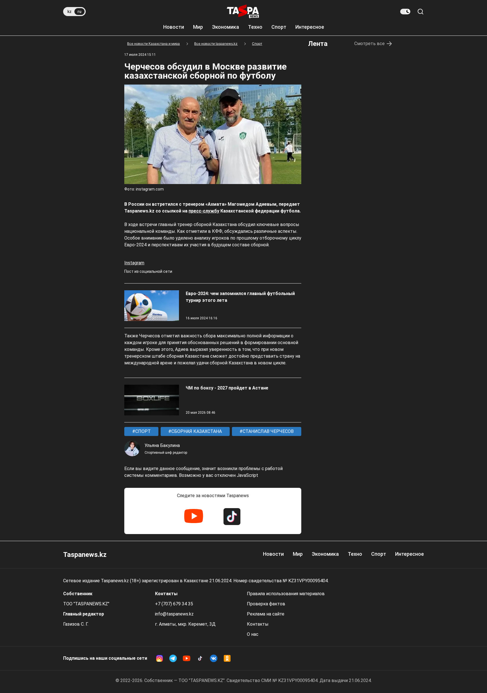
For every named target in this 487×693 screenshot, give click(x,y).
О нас (252, 634)
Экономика (225, 27)
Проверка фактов (266, 603)
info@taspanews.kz (174, 614)
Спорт (278, 27)
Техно (255, 27)
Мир (198, 27)
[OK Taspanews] (227, 658)
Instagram (134, 262)
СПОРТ (142, 431)
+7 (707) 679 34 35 (174, 603)
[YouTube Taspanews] (194, 517)
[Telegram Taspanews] (173, 658)
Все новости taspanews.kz (216, 43)
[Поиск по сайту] (420, 11)
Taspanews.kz (85, 555)
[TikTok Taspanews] (232, 517)
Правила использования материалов (286, 593)
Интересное (309, 27)
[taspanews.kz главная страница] (243, 12)
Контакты (258, 624)
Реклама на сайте (265, 614)
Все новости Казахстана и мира (153, 43)
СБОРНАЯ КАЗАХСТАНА (196, 431)
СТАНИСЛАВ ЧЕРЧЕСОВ (268, 431)
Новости (173, 27)
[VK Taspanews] (213, 658)
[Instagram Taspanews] (159, 658)
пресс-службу (204, 211)
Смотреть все (369, 43)
